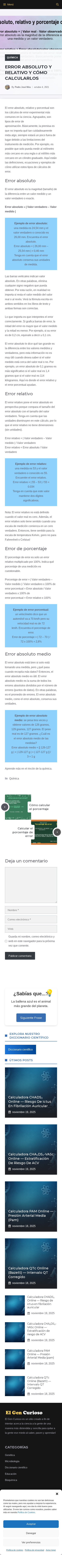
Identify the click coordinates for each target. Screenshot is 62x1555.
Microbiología (12, 1461)
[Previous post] (4, 807)
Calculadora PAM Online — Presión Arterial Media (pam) (30, 1215)
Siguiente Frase (31, 1017)
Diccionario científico (20, 1049)
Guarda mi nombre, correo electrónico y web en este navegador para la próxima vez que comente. (31, 941)
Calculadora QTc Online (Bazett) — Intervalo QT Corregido (28, 1272)
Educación (10, 1473)
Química (12, 57)
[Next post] (57, 832)
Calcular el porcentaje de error (22, 832)
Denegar (31, 1533)
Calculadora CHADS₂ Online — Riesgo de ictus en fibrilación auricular (29, 1101)
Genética (10, 1455)
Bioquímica (11, 1480)
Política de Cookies (26, 1512)
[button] (57, 1493)
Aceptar (31, 1523)
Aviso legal (51, 1550)
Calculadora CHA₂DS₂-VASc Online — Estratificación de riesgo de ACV (31, 1158)
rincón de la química (39, 768)
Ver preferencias (31, 1542)
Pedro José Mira (23, 87)
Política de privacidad (34, 1550)
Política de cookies (14, 1550)
